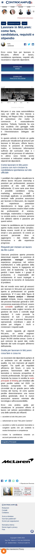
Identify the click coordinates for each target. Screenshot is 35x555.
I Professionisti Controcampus (25, 18)
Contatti (4, 510)
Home (3, 23)
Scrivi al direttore (8, 516)
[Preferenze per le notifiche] (3, 551)
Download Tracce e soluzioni (17, 77)
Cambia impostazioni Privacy (14, 549)
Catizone (4, 7)
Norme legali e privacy (9, 527)
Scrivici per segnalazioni (10, 521)
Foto (3, 529)
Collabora (5, 512)
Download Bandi (17, 68)
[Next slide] (33, 11)
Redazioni (5, 508)
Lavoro (19, 5)
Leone (28, 7)
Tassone (20, 7)
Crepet (12, 7)
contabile (9, 307)
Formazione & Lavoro (13, 23)
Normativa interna (8, 525)
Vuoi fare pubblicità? (9, 519)
